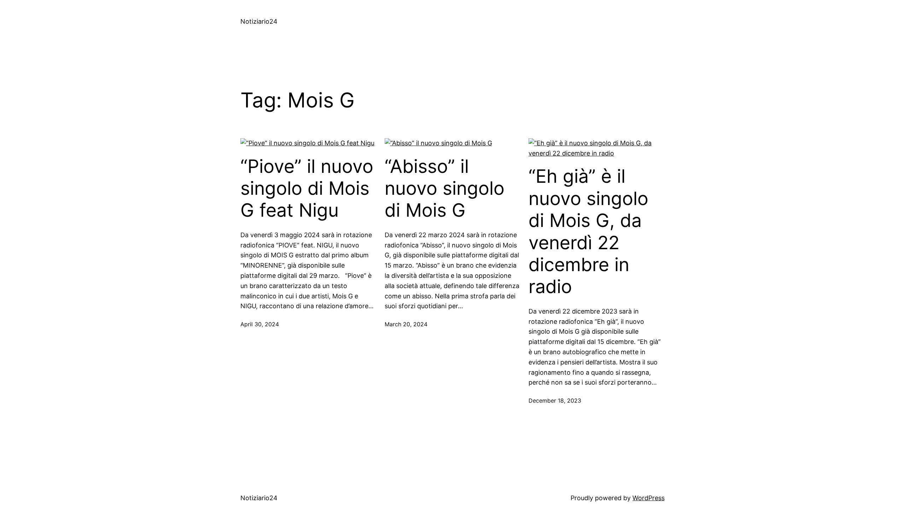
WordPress (648, 498)
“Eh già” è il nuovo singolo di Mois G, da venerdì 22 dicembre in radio (588, 231)
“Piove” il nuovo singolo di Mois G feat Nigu (306, 189)
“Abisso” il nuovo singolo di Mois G (444, 189)
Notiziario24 (259, 21)
